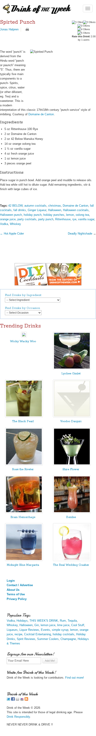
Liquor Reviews (29, 629)
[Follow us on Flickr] (22, 699)
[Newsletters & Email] (17, 699)
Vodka (4, 224)
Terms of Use (16, 594)
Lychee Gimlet (71, 373)
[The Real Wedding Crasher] (72, 560)
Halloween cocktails (76, 210)
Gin (36, 625)
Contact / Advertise (20, 585)
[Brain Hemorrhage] (24, 512)
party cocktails (26, 219)
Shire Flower (71, 469)
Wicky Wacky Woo (23, 341)
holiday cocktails (63, 634)
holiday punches (53, 214)
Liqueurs (12, 629)
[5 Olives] (83, 33)
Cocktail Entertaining (37, 634)
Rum (63, 620)
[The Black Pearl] (24, 416)
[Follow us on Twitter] (8, 699)
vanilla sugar (86, 219)
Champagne (68, 639)
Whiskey (15, 224)
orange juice (8, 219)
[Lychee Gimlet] (72, 368)
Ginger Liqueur (37, 210)
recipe (18, 634)
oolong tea (82, 214)
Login (11, 580)
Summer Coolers (48, 639)
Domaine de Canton (41, 114)
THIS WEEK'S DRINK (43, 620)
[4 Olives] (83, 29)
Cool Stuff (77, 625)
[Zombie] (72, 512)
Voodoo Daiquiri (70, 421)
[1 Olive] (77, 22)
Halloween (54, 210)
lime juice (63, 625)
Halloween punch (11, 214)
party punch (45, 219)
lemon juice (48, 625)
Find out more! (74, 677)
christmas (54, 205)
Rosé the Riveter (23, 469)
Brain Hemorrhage (22, 517)
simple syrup (60, 629)
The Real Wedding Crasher (71, 565)
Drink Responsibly (18, 716)
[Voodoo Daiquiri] (72, 416)
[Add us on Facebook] (13, 699)
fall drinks (19, 210)
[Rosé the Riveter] (24, 464)
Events (45, 629)
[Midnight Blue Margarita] (24, 560)
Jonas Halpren (9, 29)
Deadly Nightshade (80, 233)
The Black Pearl (23, 421)
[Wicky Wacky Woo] (24, 336)
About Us (13, 589)
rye (74, 219)
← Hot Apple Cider (12, 233)
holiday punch (33, 214)
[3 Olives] (83, 26)
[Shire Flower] (72, 464)
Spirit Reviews (26, 639)
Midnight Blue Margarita (23, 565)
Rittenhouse (63, 219)
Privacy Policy (17, 599)
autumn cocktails (35, 205)
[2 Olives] (89, 22)
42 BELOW (15, 205)
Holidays (22, 620)
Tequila (72, 620)
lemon (70, 214)
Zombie (71, 517)
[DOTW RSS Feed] (26, 699)
